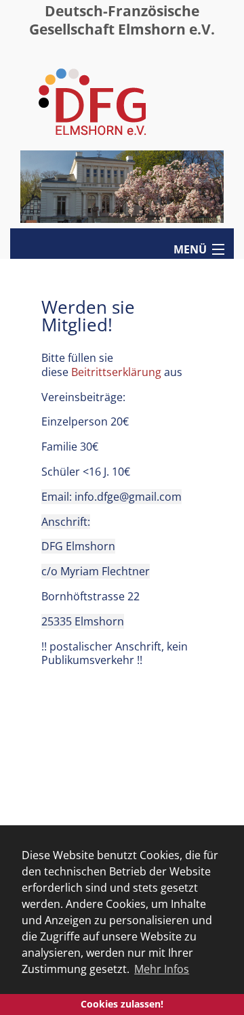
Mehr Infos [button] (161, 968)
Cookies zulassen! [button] (122, 1003)
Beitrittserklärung (116, 372)
